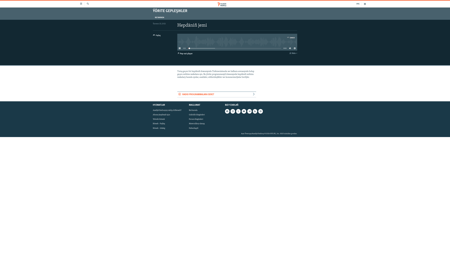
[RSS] (255, 111)
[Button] (157, 36)
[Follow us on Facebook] (227, 111)
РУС (358, 4)
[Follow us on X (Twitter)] (238, 111)
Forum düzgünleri (196, 119)
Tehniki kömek (159, 119)
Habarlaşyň (193, 128)
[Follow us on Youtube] (244, 111)
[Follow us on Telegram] (249, 111)
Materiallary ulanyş (197, 124)
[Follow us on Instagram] (233, 111)
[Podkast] (364, 4)
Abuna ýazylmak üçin (161, 115)
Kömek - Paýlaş (159, 124)
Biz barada (159, 18)
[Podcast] (260, 111)
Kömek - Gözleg (159, 128)
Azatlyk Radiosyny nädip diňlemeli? (167, 110)
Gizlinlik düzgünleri (197, 115)
